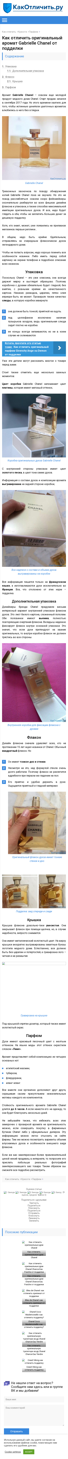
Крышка (14, 81)
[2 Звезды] (21, 1192)
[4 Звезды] (46, 1192)
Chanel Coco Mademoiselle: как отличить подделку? (34, 1324)
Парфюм (9, 87)
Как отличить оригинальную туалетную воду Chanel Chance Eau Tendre (34, 1349)
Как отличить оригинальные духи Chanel (34, 1255)
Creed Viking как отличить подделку (34, 1368)
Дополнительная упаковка (25, 70)
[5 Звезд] (57, 1192)
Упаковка (9, 66)
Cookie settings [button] (13, 1451)
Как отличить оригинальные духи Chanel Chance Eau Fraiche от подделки (34, 1280)
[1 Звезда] (9, 1192)
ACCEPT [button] (28, 1452)
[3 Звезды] (34, 1192)
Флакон (8, 76)
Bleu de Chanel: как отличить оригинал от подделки (34, 1303)
